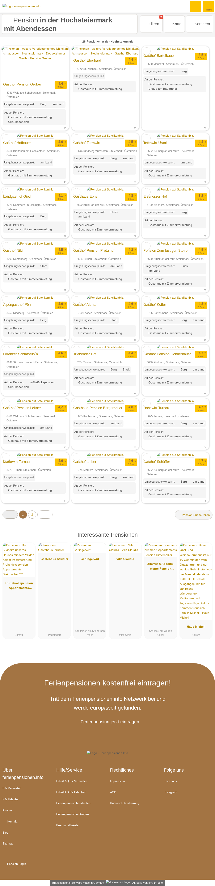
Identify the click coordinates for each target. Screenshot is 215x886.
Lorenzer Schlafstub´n (20, 354)
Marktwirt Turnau (16, 462)
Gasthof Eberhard (87, 60)
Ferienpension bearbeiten (73, 803)
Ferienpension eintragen (72, 814)
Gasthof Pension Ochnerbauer (167, 354)
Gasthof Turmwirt (86, 143)
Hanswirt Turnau (156, 408)
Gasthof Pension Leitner (22, 408)
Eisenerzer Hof (155, 196)
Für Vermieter (12, 788)
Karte (176, 24)
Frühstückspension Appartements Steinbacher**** (19, 586)
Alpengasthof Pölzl (17, 304)
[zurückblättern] (11, 63)
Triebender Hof (84, 354)
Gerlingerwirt (90, 559)
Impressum (117, 781)
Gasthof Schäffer (156, 462)
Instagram (170, 792)
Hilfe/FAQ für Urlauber (71, 792)
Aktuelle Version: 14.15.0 (147, 882)
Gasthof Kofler (154, 304)
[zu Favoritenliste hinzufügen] (6, 51)
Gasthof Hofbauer (17, 143)
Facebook (170, 781)
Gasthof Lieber (84, 462)
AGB (113, 792)
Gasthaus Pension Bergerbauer (97, 408)
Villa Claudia (125, 559)
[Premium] (206, 538)
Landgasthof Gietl (17, 196)
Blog (5, 832)
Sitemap (8, 843)
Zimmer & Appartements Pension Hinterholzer (160, 567)
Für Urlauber (11, 799)
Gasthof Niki (13, 250)
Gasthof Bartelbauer (159, 55)
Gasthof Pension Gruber (22, 84)
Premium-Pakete (67, 825)
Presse (7, 810)
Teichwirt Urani (155, 143)
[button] (10, 514)
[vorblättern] (58, 63)
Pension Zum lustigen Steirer (166, 250)
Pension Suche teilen (195, 515)
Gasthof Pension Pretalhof (93, 250)
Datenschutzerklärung (124, 803)
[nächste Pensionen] (45, 514)
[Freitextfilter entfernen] (195, 6)
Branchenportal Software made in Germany (77, 882)
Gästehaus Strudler (54, 559)
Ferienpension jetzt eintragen (110, 721)
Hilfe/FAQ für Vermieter (71, 781)
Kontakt (12, 821)
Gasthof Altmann (86, 304)
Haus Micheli (196, 626)
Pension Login (16, 863)
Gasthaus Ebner (86, 196)
